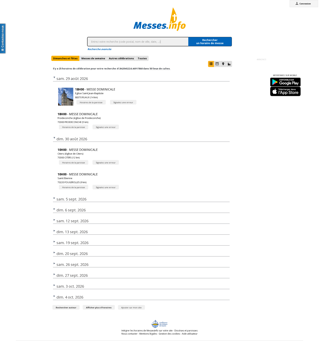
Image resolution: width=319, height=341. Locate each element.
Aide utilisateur (190, 333)
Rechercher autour (66, 307)
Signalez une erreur (123, 102)
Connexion (305, 3)
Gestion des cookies (169, 333)
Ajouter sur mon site (131, 307)
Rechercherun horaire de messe (210, 41)
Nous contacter (129, 333)
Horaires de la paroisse (91, 102)
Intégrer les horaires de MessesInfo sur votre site (147, 330)
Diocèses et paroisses (186, 330)
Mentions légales (148, 333)
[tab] (65, 58)
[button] (211, 64)
